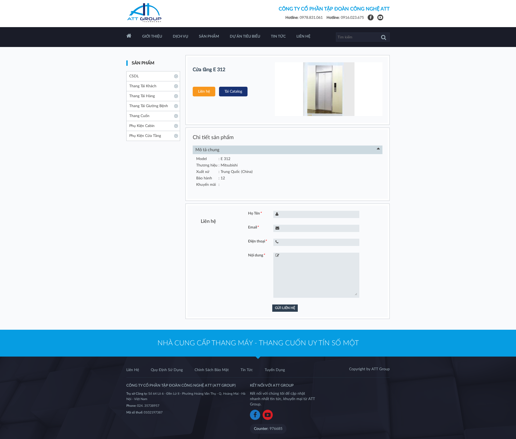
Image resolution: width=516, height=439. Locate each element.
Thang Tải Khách (142, 86)
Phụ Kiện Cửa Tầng (145, 136)
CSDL (134, 76)
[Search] (383, 37)
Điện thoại (257, 241)
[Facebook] (371, 18)
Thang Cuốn (139, 116)
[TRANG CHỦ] (128, 37)
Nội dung (256, 255)
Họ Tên (254, 213)
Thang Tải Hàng (142, 96)
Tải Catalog (233, 91)
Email (253, 227)
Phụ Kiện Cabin (142, 126)
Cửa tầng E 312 (209, 69)
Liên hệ (204, 91)
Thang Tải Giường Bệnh (148, 106)
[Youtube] (380, 18)
